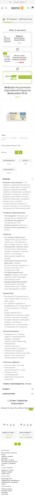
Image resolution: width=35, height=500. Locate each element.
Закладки (4, 492)
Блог (3, 465)
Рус (10, 2)
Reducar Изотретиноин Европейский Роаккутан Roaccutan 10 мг (19, 40)
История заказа (6, 491)
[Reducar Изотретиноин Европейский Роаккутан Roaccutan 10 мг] (17, 116)
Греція (9, 164)
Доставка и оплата (7, 460)
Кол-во (3, 152)
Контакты (4, 458)
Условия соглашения (8, 463)
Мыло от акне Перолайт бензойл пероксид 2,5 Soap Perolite (19, 59)
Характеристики (8, 394)
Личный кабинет (6, 489)
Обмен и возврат (7, 456)
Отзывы (6, 389)
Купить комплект (26, 77)
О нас (3, 455)
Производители (6, 479)
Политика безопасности (9, 462)
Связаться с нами (7, 470)
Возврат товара (6, 472)
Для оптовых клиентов (9, 453)
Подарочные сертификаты (10, 480)
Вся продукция (12, 19)
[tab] (17, 179)
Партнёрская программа (9, 482)
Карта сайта (5, 474)
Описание (6, 179)
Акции (3, 484)
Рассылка (4, 494)
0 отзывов (13, 138)
